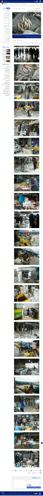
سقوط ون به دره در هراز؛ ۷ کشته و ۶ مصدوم (7, 10)
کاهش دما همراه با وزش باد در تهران (6, 36)
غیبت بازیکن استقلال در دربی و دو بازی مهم (6, 43)
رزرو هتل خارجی (7, 80)
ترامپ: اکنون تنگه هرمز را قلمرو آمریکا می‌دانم (4, 50)
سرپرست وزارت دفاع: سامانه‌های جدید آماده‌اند (7, 38)
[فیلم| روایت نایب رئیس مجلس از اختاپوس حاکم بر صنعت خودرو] (8, 57)
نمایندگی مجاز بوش (7, 70)
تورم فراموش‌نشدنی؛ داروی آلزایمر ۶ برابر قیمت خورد (4, 53)
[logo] (38, 1)
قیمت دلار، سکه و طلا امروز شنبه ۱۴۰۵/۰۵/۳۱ (4, 60)
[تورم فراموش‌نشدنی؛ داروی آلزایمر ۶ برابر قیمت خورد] (8, 53)
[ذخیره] (21, 470)
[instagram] (4, 3)
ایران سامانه (3, 494)
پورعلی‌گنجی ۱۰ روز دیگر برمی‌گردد (7, 41)
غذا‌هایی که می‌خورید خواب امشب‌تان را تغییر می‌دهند (7, 26)
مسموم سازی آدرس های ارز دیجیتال (6, 84)
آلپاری (8, 78)
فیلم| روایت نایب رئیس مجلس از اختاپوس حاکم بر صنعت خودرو (4, 57)
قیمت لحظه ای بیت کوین (6, 91)
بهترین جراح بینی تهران (6, 75)
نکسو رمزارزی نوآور (7, 82)
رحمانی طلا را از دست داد (7, 27)
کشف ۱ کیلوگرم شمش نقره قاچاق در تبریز (7, 34)
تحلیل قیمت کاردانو (7, 88)
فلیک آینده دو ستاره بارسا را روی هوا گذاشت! (7, 29)
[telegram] (6, 3)
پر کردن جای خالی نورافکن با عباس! (6, 21)
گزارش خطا (29, 470)
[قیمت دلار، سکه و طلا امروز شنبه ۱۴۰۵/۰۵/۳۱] (8, 60)
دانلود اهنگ (5, 78)
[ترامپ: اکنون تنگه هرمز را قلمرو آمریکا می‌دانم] (8, 50)
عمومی (35, 8)
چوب (8, 73)
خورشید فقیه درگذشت (7, 12)
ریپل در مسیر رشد (7, 86)
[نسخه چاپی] (19, 470)
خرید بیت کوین (7, 66)
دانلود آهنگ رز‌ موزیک (7, 71)
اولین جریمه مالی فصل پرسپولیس (7, 19)
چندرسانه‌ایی (38, 8)
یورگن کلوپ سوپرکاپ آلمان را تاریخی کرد (6, 24)
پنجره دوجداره (7, 68)
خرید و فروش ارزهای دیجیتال (6, 93)
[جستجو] (2, 1)
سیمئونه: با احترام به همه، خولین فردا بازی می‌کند (7, 32)
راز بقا (3, 68)
